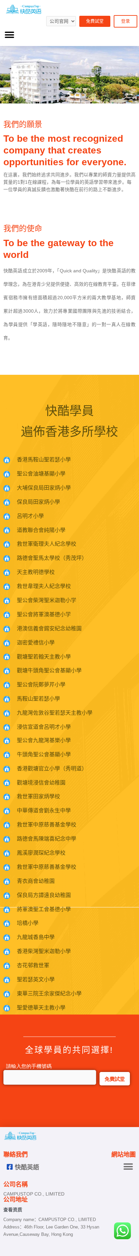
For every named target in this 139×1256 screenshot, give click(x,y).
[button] (9, 35)
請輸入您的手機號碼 (27, 1066)
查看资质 (12, 1209)
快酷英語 (27, 1167)
